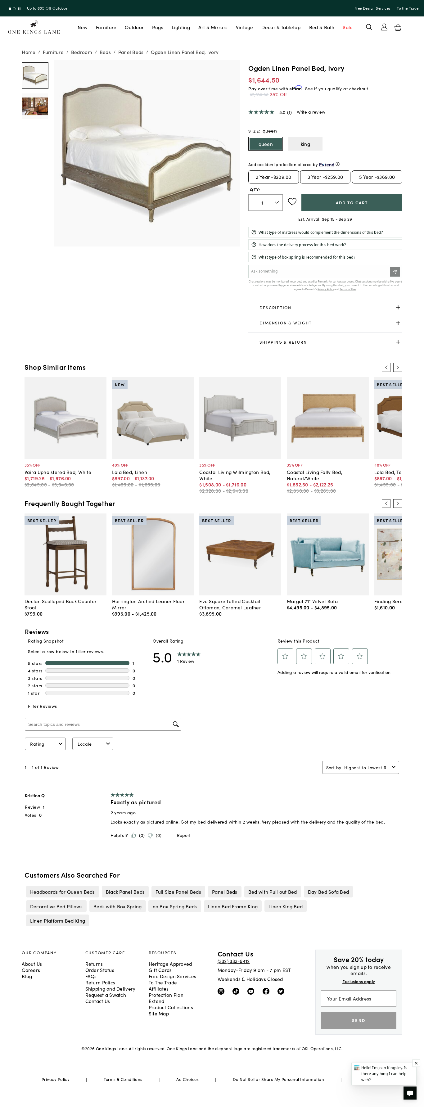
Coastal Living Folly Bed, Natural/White (314, 474)
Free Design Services (372, 8)
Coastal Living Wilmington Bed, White (234, 474)
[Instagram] (222, 991)
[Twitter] (282, 991)
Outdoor (134, 27)
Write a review (311, 112)
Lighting (181, 27)
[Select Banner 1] (14, 8)
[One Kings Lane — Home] (34, 27)
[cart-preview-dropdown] (398, 27)
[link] (325, 307)
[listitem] (62, 891)
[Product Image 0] (35, 75)
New (83, 27)
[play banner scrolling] (19, 8)
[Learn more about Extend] (338, 164)
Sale (348, 27)
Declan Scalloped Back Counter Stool (61, 604)
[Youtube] (252, 991)
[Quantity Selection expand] (277, 202)
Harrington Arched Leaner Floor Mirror (148, 604)
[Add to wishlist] (292, 202)
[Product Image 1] (35, 106)
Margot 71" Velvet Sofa (312, 601)
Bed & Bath (322, 27)
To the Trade (407, 8)
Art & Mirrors (213, 27)
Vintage (244, 27)
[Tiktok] (237, 991)
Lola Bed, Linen (129, 471)
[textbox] (265, 202)
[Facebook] (267, 991)
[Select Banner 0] (10, 8)
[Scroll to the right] (397, 367)
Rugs (157, 27)
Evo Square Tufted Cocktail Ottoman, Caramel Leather (230, 604)
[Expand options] (398, 307)
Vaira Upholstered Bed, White (58, 471)
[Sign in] (384, 27)
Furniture (106, 27)
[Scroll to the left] (386, 367)
